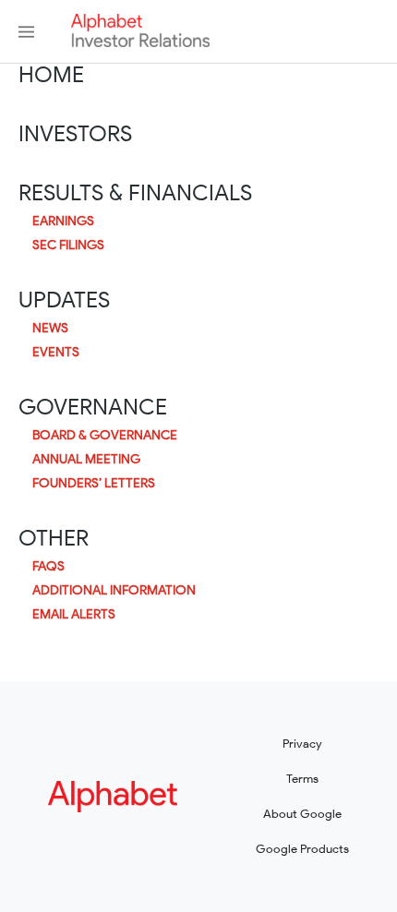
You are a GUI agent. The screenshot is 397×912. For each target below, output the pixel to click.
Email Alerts (73, 614)
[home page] (140, 42)
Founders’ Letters (93, 483)
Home (51, 75)
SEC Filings (68, 245)
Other (53, 538)
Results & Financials (135, 193)
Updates (64, 300)
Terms (302, 778)
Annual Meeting (86, 459)
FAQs (48, 566)
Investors (75, 134)
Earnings (63, 221)
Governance (92, 407)
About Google (302, 814)
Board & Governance (104, 435)
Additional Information (114, 590)
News (50, 328)
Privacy (302, 743)
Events (55, 352)
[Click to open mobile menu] (26, 32)
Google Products (302, 849)
